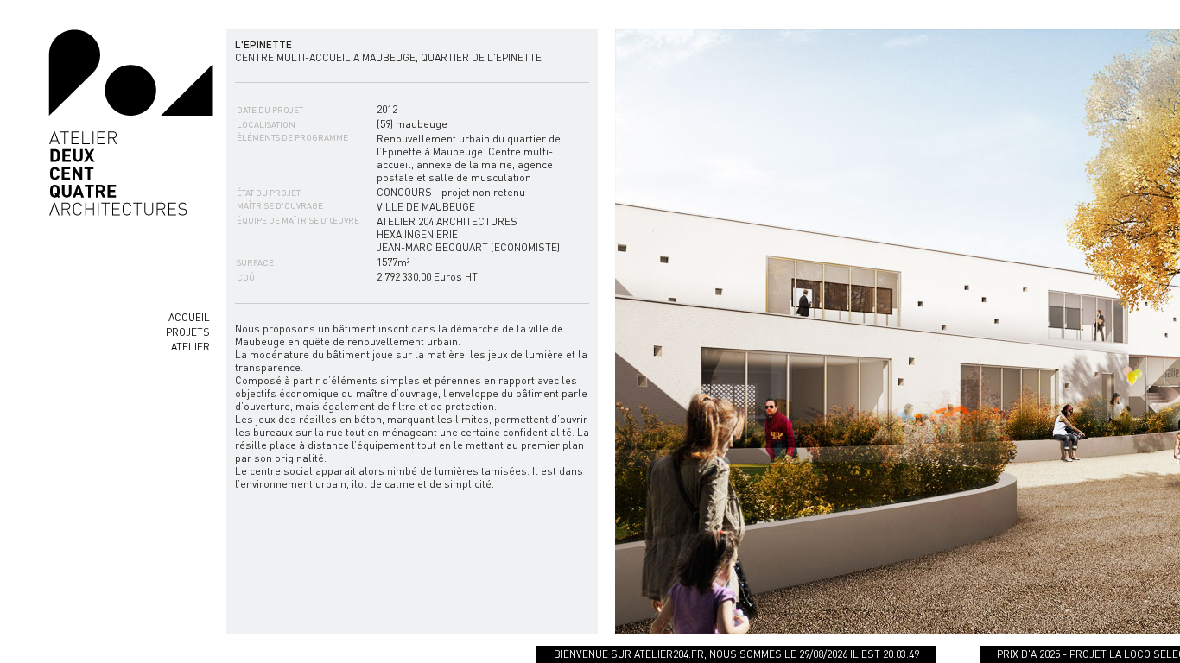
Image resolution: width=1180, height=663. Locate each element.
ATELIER (190, 346)
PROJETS (188, 331)
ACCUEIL (189, 317)
